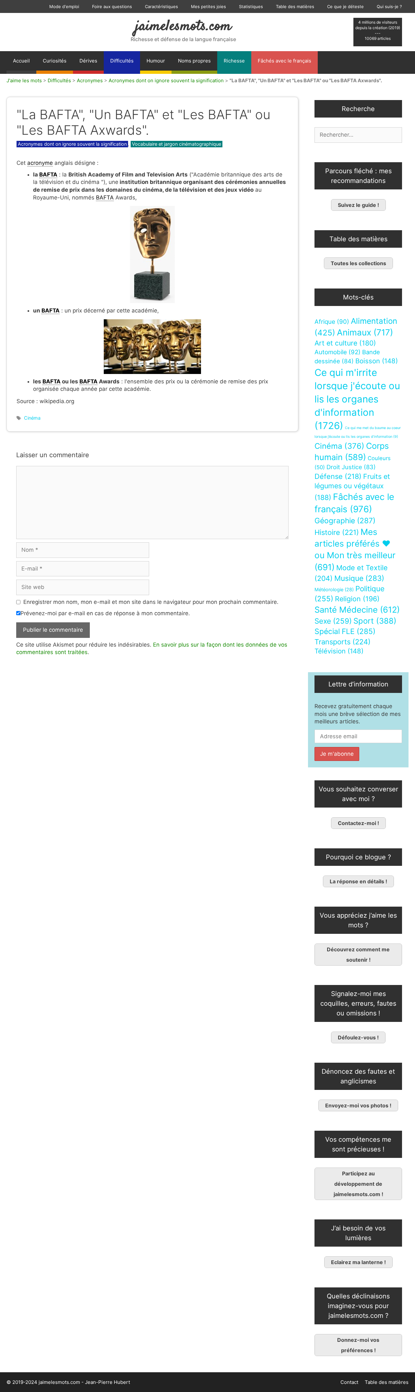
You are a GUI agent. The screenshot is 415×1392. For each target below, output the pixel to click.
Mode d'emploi (64, 6)
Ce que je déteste (345, 6)
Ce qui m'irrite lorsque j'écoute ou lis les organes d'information (357, 399)
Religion (357, 598)
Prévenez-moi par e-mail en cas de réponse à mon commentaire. (105, 613)
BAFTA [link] (48, 174)
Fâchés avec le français (284, 61)
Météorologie (334, 590)
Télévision (338, 651)
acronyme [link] (40, 163)
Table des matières (295, 6)
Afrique (331, 321)
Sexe (333, 621)
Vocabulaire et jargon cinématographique (176, 144)
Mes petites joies (208, 6)
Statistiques (251, 6)
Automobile (337, 352)
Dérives (88, 61)
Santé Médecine (357, 610)
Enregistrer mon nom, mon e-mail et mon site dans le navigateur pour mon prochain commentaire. (151, 602)
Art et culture (345, 343)
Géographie (344, 520)
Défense (338, 476)
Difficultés (122, 61)
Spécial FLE (344, 631)
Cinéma (32, 418)
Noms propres (194, 61)
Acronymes (90, 80)
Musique (359, 578)
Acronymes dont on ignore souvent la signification (166, 80)
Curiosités (54, 61)
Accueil (21, 61)
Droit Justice (351, 466)
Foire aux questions (112, 6)
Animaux (365, 332)
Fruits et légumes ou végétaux (352, 487)
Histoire (336, 532)
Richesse (234, 61)
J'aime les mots (24, 80)
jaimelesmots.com (183, 26)
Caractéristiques (161, 6)
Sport (375, 621)
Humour (156, 61)
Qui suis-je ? (389, 6)
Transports (342, 642)
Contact (349, 1382)
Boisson (376, 361)
